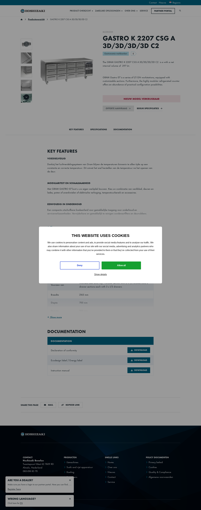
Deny (79, 265)
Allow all (121, 265)
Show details (100, 274)
